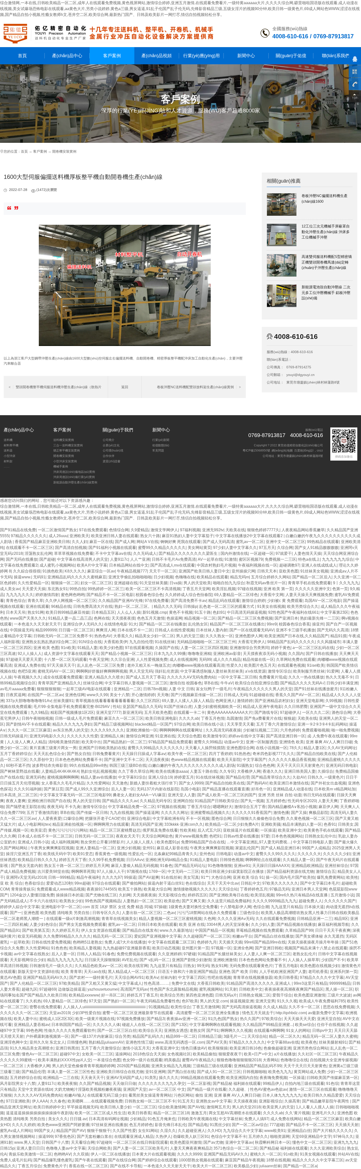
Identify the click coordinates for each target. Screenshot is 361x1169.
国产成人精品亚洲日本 (280, 848)
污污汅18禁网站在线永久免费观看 (207, 913)
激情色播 (281, 812)
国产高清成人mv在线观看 (172, 565)
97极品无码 (279, 889)
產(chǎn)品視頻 (156, 55)
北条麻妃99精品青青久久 (175, 854)
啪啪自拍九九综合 (228, 583)
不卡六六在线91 (43, 901)
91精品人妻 (87, 648)
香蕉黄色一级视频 (110, 854)
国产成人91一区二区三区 (219, 1072)
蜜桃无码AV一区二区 (56, 671)
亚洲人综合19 (160, 777)
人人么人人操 (128, 612)
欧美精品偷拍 (204, 1054)
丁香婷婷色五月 (253, 889)
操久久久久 (169, 1078)
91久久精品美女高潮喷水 (32, 1048)
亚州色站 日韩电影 (215, 854)
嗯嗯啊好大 (222, 807)
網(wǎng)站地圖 (282, 450)
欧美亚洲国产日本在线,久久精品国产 (296, 636)
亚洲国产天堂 (135, 1089)
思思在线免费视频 (338, 1007)
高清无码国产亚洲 (146, 824)
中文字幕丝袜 (230, 1119)
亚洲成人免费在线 (29, 665)
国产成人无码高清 (218, 542)
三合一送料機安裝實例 (68, 445)
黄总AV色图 (10, 977)
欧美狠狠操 (218, 1048)
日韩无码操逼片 (14, 736)
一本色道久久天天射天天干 (37, 624)
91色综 (332, 1083)
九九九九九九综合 (337, 559)
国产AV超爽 (148, 877)
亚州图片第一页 (195, 948)
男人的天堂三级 (190, 636)
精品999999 (45, 630)
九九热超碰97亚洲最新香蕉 (126, 948)
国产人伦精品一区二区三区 (33, 983)
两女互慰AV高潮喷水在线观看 (235, 1113)
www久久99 (97, 695)
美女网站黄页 (199, 547)
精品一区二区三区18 (171, 1113)
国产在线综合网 (122, 1160)
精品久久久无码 (167, 606)
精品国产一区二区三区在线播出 (237, 624)
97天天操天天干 (61, 665)
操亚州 (318, 624)
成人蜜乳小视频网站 (57, 565)
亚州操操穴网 (243, 571)
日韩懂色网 (77, 1042)
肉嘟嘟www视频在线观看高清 (198, 665)
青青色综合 (16, 600)
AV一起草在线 (210, 559)
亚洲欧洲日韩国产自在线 (49, 801)
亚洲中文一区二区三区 (285, 542)
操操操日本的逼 (69, 895)
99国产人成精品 (316, 848)
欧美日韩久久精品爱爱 (323, 1095)
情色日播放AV (193, 1048)
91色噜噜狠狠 (220, 865)
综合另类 (122, 1036)
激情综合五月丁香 (250, 807)
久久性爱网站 (98, 783)
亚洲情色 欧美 (291, 742)
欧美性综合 (180, 1007)
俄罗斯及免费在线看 (160, 830)
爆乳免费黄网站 (330, 877)
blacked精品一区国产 (153, 724)
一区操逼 (268, 830)
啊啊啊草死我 (83, 871)
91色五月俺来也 (162, 1119)
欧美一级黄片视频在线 (95, 1019)
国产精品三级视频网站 (113, 724)
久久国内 (296, 653)
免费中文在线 (183, 983)
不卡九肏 (73, 807)
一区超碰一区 (262, 553)
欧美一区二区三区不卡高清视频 (152, 589)
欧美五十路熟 (130, 889)
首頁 (22, 55)
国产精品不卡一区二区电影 (110, 595)
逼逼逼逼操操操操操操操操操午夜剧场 (39, 1113)
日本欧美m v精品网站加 (335, 789)
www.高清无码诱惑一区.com (179, 1042)
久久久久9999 (189, 1154)
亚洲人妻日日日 (30, 1148)
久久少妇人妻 (263, 924)
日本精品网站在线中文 (128, 565)
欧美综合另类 (172, 995)
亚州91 (148, 848)
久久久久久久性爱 (82, 736)
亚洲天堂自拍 (329, 1019)
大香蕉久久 (123, 636)
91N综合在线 (90, 642)
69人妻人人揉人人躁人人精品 (187, 701)
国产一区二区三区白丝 (117, 1030)
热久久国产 (250, 1019)
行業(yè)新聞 (160, 440)
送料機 (8, 440)
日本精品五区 (103, 612)
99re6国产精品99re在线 (265, 942)
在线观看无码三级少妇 (106, 1095)
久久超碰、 (238, 1089)
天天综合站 (228, 889)
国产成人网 (125, 542)
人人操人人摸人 (140, 842)
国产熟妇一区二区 (119, 1001)
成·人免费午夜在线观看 (327, 736)
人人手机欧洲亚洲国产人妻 (282, 972)
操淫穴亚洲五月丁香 (23, 854)
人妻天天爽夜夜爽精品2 (190, 1148)
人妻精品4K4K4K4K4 (60, 771)
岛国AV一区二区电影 (323, 600)
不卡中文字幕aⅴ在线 (113, 553)
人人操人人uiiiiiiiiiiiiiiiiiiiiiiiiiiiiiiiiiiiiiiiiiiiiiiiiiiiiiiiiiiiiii (105, 1007)
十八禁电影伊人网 (235, 907)
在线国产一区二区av (45, 695)
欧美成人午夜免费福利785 (322, 1001)
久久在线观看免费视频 (275, 919)
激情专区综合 (279, 671)
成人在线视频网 (183, 659)
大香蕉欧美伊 (115, 642)
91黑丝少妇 (220, 1125)
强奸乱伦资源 (166, 671)
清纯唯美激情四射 (64, 742)
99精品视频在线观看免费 (202, 1078)
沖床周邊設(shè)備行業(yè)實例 (74, 477)
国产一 (16, 913)
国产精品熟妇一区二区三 (124, 742)
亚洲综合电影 (139, 818)
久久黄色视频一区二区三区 (309, 818)
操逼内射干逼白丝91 (165, 883)
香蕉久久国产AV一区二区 (297, 695)
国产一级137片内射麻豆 (92, 1036)
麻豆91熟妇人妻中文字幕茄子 (187, 536)
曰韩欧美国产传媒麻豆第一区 (332, 1078)
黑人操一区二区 (339, 989)
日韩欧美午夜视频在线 (197, 1119)
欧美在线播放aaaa (171, 771)
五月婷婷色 (276, 801)
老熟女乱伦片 (304, 954)
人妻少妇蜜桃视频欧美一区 (217, 706)
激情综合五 (325, 871)
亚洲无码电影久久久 (47, 736)
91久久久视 (287, 1001)
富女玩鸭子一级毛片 (213, 689)
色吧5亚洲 (27, 671)
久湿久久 (168, 1131)
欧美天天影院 (229, 759)
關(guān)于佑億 (291, 55)
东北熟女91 (57, 589)
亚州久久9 (38, 1042)
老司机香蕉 (318, 972)
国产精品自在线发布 (140, 930)
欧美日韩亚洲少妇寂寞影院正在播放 (233, 871)
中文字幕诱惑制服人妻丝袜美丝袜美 (211, 671)
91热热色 (242, 754)
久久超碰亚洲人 (191, 1131)
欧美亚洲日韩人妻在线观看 (114, 536)
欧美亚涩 (38, 830)
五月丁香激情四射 (42, 812)
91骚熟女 (245, 765)
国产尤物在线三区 (101, 895)
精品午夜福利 (88, 877)
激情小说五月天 (136, 1048)
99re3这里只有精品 (310, 983)
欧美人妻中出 (25, 1019)
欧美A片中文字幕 (92, 565)
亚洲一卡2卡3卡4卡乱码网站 (322, 724)
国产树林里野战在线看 (19, 771)
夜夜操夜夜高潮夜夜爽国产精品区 (293, 989)
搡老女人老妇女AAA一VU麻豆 (139, 795)
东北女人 (57, 1042)
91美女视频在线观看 (318, 1154)
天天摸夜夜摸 (123, 618)
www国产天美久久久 (28, 618)
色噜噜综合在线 (294, 1060)
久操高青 (292, 1101)
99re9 (272, 624)
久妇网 (125, 895)
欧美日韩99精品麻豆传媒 (67, 612)
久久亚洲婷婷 (169, 954)
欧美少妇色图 (111, 648)
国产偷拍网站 (134, 883)
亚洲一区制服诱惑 (261, 742)
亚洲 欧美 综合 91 (248, 877)
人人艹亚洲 (140, 559)
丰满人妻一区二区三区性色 (70, 1072)
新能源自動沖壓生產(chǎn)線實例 (75, 482)
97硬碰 (189, 954)
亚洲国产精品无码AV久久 (45, 977)
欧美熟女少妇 (71, 901)
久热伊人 (163, 1136)
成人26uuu (58, 536)
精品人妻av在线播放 (98, 777)
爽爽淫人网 (105, 630)
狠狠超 (289, 718)
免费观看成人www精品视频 (61, 889)
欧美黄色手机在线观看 (323, 830)
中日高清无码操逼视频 (246, 612)
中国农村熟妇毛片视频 (216, 565)
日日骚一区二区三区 (76, 630)
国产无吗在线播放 (21, 559)
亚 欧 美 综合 (11, 883)
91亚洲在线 (165, 736)
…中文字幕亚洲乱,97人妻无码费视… (259, 842)
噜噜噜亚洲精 (199, 653)
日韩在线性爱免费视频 (51, 942)
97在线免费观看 (93, 530)
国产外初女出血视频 (328, 783)
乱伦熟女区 (198, 624)
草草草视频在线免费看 (73, 553)
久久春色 (58, 1101)
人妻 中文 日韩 (181, 689)
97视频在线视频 (171, 807)
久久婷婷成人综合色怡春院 (188, 595)
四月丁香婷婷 (220, 754)
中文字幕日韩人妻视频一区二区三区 (136, 683)
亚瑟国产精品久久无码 (142, 706)
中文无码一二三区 (183, 871)
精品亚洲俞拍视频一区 (72, 824)
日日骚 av (78, 1119)
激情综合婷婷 (253, 600)
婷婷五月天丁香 (72, 860)
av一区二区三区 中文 (167, 1089)
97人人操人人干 (111, 871)
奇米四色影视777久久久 (273, 754)
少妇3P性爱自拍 (86, 1013)
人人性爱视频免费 (151, 659)
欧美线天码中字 (57, 854)
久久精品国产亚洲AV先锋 (120, 600)
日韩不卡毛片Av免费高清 (174, 559)
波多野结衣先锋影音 (49, 765)
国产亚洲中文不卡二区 (123, 759)
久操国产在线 (167, 648)
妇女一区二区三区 (96, 583)
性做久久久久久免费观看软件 (69, 1030)
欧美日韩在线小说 (208, 724)
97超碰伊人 (290, 712)
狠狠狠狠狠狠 (48, 689)
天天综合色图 (189, 736)
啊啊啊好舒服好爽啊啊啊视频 (101, 671)
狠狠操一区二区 (65, 583)
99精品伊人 (273, 1083)
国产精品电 (198, 1125)
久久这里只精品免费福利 (228, 901)
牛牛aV (226, 683)
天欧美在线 (235, 530)
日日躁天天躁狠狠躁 (102, 960)
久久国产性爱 (124, 1131)
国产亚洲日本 (286, 618)
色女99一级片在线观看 (142, 1060)
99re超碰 (82, 883)
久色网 (209, 919)
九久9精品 (39, 712)
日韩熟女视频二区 (254, 995)
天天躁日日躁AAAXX (270, 865)
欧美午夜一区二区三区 (187, 754)
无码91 (39, 577)
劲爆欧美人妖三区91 (191, 1136)
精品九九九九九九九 (65, 960)
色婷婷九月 (207, 942)
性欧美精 (187, 830)
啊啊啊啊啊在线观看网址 (181, 730)
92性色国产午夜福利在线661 (293, 612)
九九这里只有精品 (286, 907)
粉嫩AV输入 (74, 1095)
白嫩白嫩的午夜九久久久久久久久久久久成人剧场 (191, 765)
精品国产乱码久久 (148, 1036)
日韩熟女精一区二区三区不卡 (150, 1101)
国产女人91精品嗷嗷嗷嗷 (316, 547)
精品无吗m (239, 577)
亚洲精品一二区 (127, 689)
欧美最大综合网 (157, 889)
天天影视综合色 (172, 895)
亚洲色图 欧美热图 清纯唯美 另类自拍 (57, 913)
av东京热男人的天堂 (70, 730)
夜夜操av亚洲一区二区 (186, 1019)
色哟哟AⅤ (62, 1154)
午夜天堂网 (99, 659)
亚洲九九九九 (345, 1142)
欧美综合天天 (150, 1030)
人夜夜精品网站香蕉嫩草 (303, 530)
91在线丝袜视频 (210, 777)
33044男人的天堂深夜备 (228, 924)
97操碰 (160, 907)
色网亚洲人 (225, 701)
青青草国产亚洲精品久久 (59, 683)
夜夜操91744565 (101, 889)
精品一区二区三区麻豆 (323, 1119)
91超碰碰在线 (261, 695)
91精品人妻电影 (204, 860)
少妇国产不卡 (333, 960)
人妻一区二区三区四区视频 (204, 648)
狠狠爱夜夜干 (230, 1054)
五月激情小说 (342, 895)
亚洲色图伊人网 (249, 636)
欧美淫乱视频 (224, 589)
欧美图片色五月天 (260, 665)
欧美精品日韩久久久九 (37, 860)
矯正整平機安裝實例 (66, 450)
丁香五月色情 (212, 718)
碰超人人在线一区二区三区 (145, 1025)
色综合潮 (261, 907)
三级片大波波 (339, 995)
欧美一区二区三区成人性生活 (100, 1113)
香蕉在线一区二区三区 (88, 1166)
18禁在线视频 (278, 1160)
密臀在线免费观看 (45, 1007)
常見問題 (158, 450)
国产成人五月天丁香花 (145, 677)
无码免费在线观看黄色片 (251, 966)
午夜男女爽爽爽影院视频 (52, 848)
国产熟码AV (257, 783)
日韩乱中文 (250, 883)
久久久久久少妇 (336, 854)
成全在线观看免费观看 (63, 677)
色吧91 (215, 836)
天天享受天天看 (240, 724)
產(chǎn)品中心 (67, 55)
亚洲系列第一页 (343, 972)
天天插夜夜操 (144, 895)
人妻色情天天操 (307, 553)
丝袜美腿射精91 (333, 1042)
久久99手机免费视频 (106, 860)
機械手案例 (60, 466)
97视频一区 (221, 948)
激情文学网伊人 (164, 530)
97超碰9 (104, 1142)
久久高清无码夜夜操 (223, 730)
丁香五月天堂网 (196, 589)
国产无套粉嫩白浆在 (94, 1136)
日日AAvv (134, 860)
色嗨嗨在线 (185, 577)
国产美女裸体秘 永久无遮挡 (319, 936)
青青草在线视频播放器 (252, 977)
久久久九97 (112, 877)
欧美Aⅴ (152, 977)
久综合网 (285, 547)
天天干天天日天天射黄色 (305, 1066)
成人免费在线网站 (286, 1119)
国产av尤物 (213, 1142)
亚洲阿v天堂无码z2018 (26, 877)
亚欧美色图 (288, 571)
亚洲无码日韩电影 (341, 765)
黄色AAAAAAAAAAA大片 (229, 712)
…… (7, 466)
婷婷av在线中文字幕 (246, 736)
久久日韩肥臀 (296, 706)
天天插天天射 (347, 1125)
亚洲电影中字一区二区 (61, 907)
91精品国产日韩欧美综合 (216, 801)
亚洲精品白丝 (299, 1131)
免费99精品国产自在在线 (203, 842)
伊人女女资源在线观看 (100, 930)
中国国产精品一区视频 (214, 930)
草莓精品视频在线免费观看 (259, 930)
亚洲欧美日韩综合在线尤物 (119, 1072)
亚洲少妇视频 (128, 848)
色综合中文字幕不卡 (228, 1136)
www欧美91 (274, 1131)
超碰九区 (29, 989)
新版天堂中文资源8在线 (38, 972)
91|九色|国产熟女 (223, 1019)
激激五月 (199, 1113)
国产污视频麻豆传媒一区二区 (196, 695)
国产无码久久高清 (332, 630)
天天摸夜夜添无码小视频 (264, 653)
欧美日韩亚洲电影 (161, 718)
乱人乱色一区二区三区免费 (101, 665)
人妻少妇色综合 (43, 924)
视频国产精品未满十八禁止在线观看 (315, 948)
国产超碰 (47, 559)
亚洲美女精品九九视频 (171, 1066)
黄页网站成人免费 (309, 1072)
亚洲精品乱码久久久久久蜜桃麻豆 (76, 577)
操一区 (272, 877)
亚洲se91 (242, 865)
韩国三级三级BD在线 (127, 765)
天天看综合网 (83, 1142)
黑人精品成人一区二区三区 (132, 972)
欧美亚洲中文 (290, 830)
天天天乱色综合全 (49, 754)
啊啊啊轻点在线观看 (263, 860)
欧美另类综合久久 (303, 606)
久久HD (214, 1131)
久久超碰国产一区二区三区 (206, 936)
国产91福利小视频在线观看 (112, 547)
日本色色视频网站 (287, 836)
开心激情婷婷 (143, 695)
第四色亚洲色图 (199, 995)
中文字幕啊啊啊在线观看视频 (214, 1025)
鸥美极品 (172, 1060)
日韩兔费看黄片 (106, 754)
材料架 (8, 461)
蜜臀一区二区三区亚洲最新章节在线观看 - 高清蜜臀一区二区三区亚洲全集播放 (171, 1013)
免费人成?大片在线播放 (125, 942)
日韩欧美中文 (251, 989)
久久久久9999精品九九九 (274, 901)
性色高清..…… (156, 983)
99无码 (203, 966)
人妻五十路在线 (203, 771)
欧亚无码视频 (29, 936)
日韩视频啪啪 (254, 1072)
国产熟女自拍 (78, 754)
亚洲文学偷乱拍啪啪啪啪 (130, 577)
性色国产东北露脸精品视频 (173, 989)
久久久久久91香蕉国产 (251, 812)
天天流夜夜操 (157, 759)
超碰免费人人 (310, 901)
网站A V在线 (147, 542)
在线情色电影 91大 (120, 624)
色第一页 (340, 589)
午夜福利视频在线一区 (257, 565)
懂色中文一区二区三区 (312, 1142)
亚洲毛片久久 (323, 1113)
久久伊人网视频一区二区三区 (70, 600)
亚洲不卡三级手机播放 (295, 630)
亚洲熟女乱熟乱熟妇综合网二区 (49, 642)
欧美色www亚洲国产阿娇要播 (63, 1125)
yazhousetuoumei (102, 989)
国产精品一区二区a (300, 1166)
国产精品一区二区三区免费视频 (245, 618)
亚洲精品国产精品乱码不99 (257, 1066)
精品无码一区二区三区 (112, 936)
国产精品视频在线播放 (296, 924)
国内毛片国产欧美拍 (297, 877)
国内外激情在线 (234, 553)
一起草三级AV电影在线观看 (87, 689)
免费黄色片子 (55, 1166)
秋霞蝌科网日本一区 (272, 1142)
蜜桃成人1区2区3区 (56, 1019)
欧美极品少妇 (245, 1166)
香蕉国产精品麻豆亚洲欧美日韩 (42, 542)
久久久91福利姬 (28, 789)
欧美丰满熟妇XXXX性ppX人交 (64, 1060)
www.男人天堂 (27, 1142)
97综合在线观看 (106, 883)
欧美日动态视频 (166, 948)
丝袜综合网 (93, 683)
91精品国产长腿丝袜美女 (219, 954)
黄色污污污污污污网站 (67, 830)
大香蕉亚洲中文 (165, 1048)
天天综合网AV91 (129, 977)
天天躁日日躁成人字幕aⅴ (144, 754)
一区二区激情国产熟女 (57, 530)
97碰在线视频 (249, 589)
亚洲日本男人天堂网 (309, 889)
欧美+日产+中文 (258, 1054)
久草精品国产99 (299, 930)
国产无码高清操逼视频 (241, 1007)
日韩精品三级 (210, 1036)
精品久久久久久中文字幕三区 (317, 1160)
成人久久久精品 (227, 659)
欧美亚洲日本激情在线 (289, 783)
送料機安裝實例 (63, 440)
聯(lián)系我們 (335, 55)
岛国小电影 (190, 789)
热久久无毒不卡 (339, 677)
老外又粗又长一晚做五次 (148, 665)
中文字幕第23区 (334, 612)
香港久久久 (272, 771)
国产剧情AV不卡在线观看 (28, 724)
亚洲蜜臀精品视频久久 (210, 812)
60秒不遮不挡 (18, 765)
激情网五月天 (218, 1107)
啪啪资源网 (280, 1136)
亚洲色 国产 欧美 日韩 (238, 972)
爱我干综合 (282, 995)
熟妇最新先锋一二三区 (319, 618)
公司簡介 (108, 440)
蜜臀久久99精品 (208, 742)
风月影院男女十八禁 (17, 1083)
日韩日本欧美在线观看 (157, 924)
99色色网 (34, 1030)
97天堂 (95, 1001)
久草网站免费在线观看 (295, 659)
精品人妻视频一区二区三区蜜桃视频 (170, 919)
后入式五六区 (209, 830)
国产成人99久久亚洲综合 (87, 789)
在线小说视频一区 (271, 748)
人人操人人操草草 (303, 960)
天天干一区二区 (163, 571)
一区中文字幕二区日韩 (237, 677)
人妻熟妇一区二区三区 (142, 901)
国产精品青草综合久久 (271, 777)
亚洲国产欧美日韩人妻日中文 (204, 571)
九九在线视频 (121, 812)
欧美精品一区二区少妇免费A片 (232, 824)
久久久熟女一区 (219, 636)
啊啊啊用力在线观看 (111, 824)
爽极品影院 (318, 812)
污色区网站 (183, 1095)
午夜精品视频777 (132, 571)
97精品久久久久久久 (29, 536)
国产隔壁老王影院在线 (25, 807)
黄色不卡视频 (181, 612)
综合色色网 (265, 765)
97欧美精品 (69, 983)
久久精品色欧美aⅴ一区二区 (98, 966)
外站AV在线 (348, 1154)
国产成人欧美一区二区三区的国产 (226, 795)
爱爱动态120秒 (59, 883)
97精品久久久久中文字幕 (322, 977)
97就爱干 (284, 553)
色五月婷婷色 (141, 1125)
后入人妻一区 (123, 789)
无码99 (205, 659)
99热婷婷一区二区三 (106, 589)
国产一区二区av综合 (249, 1125)
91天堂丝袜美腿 (153, 583)
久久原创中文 (41, 759)
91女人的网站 (298, 1030)
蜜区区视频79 (251, 559)
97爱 (265, 836)
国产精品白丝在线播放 (273, 936)
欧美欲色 (172, 901)
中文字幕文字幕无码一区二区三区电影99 (75, 795)
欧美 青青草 (71, 972)
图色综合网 (221, 818)
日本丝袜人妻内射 (211, 630)
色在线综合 (195, 883)
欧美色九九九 (280, 1072)
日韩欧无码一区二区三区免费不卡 (62, 636)
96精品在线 (61, 606)
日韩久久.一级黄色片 (325, 777)
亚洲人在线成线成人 (319, 565)
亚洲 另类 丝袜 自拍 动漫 (279, 795)
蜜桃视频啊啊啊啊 (63, 777)
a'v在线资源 (255, 671)
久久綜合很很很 (27, 571)
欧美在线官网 (136, 966)
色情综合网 (119, 530)
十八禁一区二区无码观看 (65, 659)
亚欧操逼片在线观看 (240, 830)
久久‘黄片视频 (297, 1113)
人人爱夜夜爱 (49, 818)
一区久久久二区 (316, 712)
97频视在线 (137, 871)
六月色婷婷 (290, 730)
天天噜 (163, 695)
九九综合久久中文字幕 (242, 1131)
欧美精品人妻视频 (85, 948)
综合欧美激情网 (172, 1107)
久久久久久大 (309, 854)
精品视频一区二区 (200, 618)
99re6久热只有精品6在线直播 (302, 895)
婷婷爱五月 (184, 777)
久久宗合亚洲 (122, 659)
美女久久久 (58, 1119)
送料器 (8, 450)
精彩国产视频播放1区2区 (72, 712)
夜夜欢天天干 (127, 836)
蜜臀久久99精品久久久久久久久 (155, 748)
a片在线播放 (285, 1054)
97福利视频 (190, 530)
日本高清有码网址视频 (108, 1119)
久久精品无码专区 (155, 801)
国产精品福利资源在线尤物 (290, 871)
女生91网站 (148, 1131)
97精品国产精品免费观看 (170, 742)
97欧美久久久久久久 (280, 883)
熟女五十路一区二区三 (63, 865)
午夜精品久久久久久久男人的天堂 (262, 689)
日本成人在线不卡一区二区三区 (45, 836)
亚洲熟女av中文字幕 (213, 1101)
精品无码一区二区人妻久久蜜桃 (329, 1036)
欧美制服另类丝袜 (309, 671)
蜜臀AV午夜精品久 (198, 1060)
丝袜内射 (168, 977)
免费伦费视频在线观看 (136, 954)
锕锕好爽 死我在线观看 (180, 542)
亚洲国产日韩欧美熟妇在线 (102, 748)
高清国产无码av (134, 989)
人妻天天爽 (328, 801)
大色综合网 (221, 877)
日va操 (175, 583)
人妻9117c (119, 559)
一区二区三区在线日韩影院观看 (140, 1142)
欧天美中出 (91, 742)
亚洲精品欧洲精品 (307, 865)
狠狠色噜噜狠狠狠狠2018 (239, 1060)
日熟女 (189, 966)
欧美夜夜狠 (67, 1083)
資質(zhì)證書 (111, 461)
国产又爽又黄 (193, 901)
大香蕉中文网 (271, 595)
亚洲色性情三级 (139, 1042)
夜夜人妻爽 (16, 801)
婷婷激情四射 (47, 595)
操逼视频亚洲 (241, 1001)
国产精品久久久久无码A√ (302, 683)
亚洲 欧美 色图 (46, 648)
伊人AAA (40, 1101)
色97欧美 (190, 1001)
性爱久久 (234, 665)
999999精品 (339, 983)
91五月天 (186, 1101)
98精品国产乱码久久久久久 (291, 642)
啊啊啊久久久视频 (236, 1030)
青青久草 (35, 600)
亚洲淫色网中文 (14, 1042)
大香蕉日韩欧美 (210, 983)
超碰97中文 (70, 1054)
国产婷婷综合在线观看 (157, 1160)
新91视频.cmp (154, 612)
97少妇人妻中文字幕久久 (235, 547)
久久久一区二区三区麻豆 (29, 730)
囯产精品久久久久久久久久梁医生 (189, 553)
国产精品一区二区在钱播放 (162, 624)
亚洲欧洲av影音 (227, 653)
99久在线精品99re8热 (88, 765)
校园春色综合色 (149, 595)
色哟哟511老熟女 (87, 942)
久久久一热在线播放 (306, 677)
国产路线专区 (266, 712)
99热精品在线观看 (323, 542)
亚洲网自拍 (183, 801)
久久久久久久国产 (340, 901)
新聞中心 (246, 55)
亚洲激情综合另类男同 (249, 648)
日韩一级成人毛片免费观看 (78, 718)
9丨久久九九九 (346, 583)
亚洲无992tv (212, 530)
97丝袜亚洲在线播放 (109, 1125)
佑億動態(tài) (160, 445)
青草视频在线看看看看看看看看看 (104, 701)
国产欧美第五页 (36, 930)
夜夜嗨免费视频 (273, 1078)
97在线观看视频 (139, 648)
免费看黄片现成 (272, 677)
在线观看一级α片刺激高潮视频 (72, 919)
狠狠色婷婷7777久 (263, 530)
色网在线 (102, 618)
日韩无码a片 (226, 995)
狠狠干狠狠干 (99, 1131)
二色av (169, 913)
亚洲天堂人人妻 (181, 795)
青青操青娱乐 (23, 889)
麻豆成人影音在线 (172, 848)
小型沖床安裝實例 (65, 461)
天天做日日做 (124, 1083)
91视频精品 (159, 1007)
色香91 (330, 824)
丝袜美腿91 (63, 701)
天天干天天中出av (223, 883)
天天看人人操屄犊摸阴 (204, 748)
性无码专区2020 (302, 801)
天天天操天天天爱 (299, 1019)
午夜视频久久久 (27, 677)
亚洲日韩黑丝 (67, 1048)
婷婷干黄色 (281, 648)
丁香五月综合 (199, 807)
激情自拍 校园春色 (185, 683)
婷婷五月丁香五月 (142, 995)
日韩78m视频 (155, 689)
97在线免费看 (157, 600)
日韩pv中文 (322, 1030)
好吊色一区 (261, 789)
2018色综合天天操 (149, 1054)
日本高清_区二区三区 (19, 795)
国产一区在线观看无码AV (251, 630)
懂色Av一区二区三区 (40, 1054)
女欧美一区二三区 (97, 1054)
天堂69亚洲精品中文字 (311, 1136)
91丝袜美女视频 (314, 571)
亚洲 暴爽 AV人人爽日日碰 (329, 742)
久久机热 (33, 1001)
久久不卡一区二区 (305, 1007)
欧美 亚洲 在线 (192, 924)
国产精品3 (156, 1019)
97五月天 (267, 547)
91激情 (230, 559)
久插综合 (325, 771)
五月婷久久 (258, 1136)
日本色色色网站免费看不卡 (78, 759)
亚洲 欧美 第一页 (278, 589)
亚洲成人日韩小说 (33, 842)
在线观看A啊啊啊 (269, 1030)
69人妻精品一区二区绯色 (236, 595)
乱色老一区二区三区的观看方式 (227, 606)
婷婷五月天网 (97, 865)
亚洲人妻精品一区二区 (95, 848)
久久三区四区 (148, 701)
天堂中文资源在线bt (35, 1089)
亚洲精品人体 (112, 736)
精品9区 (341, 919)
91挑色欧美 (52, 571)
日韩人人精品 (88, 954)
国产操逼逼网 (147, 812)
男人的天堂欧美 (197, 583)
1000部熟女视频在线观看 (201, 1160)
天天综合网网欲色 (157, 836)
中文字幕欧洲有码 (168, 818)
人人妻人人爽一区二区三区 (267, 954)
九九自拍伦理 (141, 642)
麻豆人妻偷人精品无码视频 (134, 865)
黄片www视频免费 (191, 836)
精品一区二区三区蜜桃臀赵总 (114, 830)
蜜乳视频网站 (211, 989)
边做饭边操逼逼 (71, 989)
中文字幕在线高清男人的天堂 (82, 559)
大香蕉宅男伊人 (251, 642)
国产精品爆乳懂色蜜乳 (53, 1160)
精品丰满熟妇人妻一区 (302, 824)
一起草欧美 (19, 942)
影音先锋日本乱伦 (170, 1125)
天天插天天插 (230, 942)
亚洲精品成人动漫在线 (292, 789)
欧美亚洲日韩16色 (246, 1048)
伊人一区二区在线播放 (110, 1154)
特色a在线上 (309, 559)
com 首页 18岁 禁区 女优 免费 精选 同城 (117, 907)
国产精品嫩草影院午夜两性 (326, 1101)
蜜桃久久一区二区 (265, 1154)
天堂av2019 (59, 1013)
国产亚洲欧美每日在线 (229, 895)
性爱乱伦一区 (140, 854)
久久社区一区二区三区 (317, 1054)
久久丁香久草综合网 (135, 771)
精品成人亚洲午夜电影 (262, 706)
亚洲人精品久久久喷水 (104, 677)
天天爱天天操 (33, 589)
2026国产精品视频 (133, 1066)
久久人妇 (79, 542)
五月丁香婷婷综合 (15, 754)
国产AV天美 (216, 1042)
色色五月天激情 (151, 618)
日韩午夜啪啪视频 (37, 718)
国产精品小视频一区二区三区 (126, 653)
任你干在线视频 (330, 1025)
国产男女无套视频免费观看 (82, 924)
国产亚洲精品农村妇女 (274, 701)
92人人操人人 (30, 653)
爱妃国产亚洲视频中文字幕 (157, 936)
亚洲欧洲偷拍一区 (141, 730)
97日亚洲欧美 (18, 1101)
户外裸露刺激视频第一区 (47, 1036)
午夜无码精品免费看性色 (158, 1001)
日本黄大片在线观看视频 (153, 1154)
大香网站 (270, 1060)
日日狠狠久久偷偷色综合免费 (258, 818)
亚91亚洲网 (155, 1072)
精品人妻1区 (314, 748)
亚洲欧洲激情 (225, 960)
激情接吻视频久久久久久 (194, 889)
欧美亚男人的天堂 (278, 1107)
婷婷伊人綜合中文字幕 (19, 907)
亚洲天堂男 (265, 1001)
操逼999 (45, 1136)
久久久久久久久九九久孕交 (161, 1083)
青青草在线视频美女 (119, 919)
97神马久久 (343, 1136)
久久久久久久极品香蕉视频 (291, 759)
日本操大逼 (314, 907)
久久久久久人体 (106, 1025)
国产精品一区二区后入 (312, 577)
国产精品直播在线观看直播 (225, 789)
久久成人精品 (275, 1007)
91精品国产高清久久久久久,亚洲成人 (259, 983)
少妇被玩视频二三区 (260, 730)
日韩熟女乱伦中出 (320, 836)
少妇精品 (138, 1119)
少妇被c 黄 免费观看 (285, 600)
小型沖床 (9, 456)
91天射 (231, 989)
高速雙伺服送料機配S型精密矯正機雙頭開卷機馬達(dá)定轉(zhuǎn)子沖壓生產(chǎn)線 (327, 262)
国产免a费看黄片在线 (263, 718)
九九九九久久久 (19, 595)
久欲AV (298, 777)
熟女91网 (36, 612)
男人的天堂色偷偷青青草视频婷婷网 (83, 1066)
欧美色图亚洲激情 (309, 995)
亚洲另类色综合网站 (310, 1048)
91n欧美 (68, 648)
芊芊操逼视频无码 (82, 1107)
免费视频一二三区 (280, 559)
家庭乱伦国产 (247, 848)
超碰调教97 (289, 565)
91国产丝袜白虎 (178, 706)
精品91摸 (338, 636)
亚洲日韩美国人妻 (300, 771)
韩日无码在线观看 (319, 795)
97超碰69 (47, 989)
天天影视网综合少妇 (27, 960)
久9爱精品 (140, 530)
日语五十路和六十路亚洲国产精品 (187, 972)
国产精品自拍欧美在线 (316, 754)
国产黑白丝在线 (181, 1072)
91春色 (166, 865)
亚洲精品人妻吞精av (31, 1025)
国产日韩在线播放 (321, 653)
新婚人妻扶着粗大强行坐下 (153, 783)
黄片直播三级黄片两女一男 (53, 748)
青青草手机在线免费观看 (309, 583)
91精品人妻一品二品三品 (70, 618)
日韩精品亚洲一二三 (314, 919)
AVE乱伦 (130, 960)
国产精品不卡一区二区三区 (309, 1125)
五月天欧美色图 (158, 712)
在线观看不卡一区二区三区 (29, 547)
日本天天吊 (16, 612)
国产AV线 (196, 1107)
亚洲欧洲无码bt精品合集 (166, 860)
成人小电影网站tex (34, 824)
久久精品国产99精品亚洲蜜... (267, 1025)
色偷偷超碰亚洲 (277, 1048)
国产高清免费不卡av (188, 600)
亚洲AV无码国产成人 (124, 1078)
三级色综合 (249, 913)
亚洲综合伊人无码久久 (82, 624)
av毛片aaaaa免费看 (17, 689)
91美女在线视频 (271, 606)
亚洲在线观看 (37, 606)
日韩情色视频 (231, 860)
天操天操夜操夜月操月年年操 (314, 942)
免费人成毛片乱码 (15, 1160)
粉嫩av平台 (242, 936)
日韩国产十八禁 (55, 1142)
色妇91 (219, 612)
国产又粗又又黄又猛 (98, 983)
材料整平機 (11, 445)
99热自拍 (77, 589)
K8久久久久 (75, 571)
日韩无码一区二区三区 (94, 836)
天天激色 (120, 783)
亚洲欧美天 (79, 536)
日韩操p (190, 606)
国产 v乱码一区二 (154, 960)
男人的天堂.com (214, 1001)
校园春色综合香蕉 (294, 624)
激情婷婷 (245, 701)
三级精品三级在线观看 (212, 1066)
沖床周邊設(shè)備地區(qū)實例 (74, 472)
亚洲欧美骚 (270, 824)
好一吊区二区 (113, 995)
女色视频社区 (179, 1054)
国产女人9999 (191, 783)
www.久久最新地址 (176, 930)
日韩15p (7, 1148)
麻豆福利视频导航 (333, 924)
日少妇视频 (163, 577)
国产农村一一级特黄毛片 (90, 977)
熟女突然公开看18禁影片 (102, 842)
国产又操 (299, 812)
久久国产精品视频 (95, 1083)
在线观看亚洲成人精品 (133, 1136)
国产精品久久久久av (120, 801)
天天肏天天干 (92, 1078)
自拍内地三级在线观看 (304, 1083)
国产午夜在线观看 (90, 1160)
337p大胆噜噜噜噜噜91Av (28, 701)
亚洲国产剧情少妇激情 (191, 960)
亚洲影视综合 (270, 1101)
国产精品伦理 (237, 777)
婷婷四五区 (197, 895)
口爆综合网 (73, 818)
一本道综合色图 (107, 1060)
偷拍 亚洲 (203, 1095)
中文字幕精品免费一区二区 (131, 807)
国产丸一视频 (252, 801)
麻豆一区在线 (101, 542)
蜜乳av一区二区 (250, 542)
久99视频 (333, 701)
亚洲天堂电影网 (309, 701)
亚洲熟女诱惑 (176, 1030)
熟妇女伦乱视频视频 (98, 771)
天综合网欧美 (99, 1148)
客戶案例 (112, 55)
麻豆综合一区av (101, 571)
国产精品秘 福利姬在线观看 (237, 1083)
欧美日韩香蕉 (286, 977)
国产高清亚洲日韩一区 (285, 736)
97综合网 (182, 724)
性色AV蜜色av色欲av (268, 1089)
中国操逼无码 (21, 630)
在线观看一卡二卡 (189, 712)
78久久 (295, 748)
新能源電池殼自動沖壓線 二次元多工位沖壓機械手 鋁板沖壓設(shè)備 (326, 292)
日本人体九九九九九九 (282, 1095)
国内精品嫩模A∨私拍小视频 (292, 807)
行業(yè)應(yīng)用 (201, 55)
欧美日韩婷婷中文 (49, 1107)
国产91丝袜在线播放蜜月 (316, 689)
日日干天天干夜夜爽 (332, 930)
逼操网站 (123, 1054)
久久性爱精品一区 (33, 583)
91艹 (205, 877)
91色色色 (59, 948)
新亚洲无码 (132, 712)
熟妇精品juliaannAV (106, 1042)
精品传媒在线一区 (258, 659)
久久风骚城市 (328, 642)
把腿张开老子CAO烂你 (105, 818)
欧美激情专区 (214, 736)
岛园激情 (234, 718)
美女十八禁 (119, 695)
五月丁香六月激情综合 (275, 724)
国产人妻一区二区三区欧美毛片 (140, 1148)
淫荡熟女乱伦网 (38, 553)
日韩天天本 (267, 571)
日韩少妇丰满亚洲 (342, 683)
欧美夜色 (309, 1042)
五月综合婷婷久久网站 (270, 577)
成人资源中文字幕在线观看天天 (71, 653)
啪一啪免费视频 (345, 730)
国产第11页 (53, 789)
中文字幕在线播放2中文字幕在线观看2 (249, 536)
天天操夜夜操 (245, 1101)
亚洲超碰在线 (126, 583)
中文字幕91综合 (132, 777)
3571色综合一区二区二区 (235, 1148)
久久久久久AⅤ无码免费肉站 (191, 677)
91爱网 (333, 671)
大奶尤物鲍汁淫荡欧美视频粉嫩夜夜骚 (87, 1089)
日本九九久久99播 (170, 653)
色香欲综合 (34, 883)
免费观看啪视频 (315, 730)
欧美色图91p (168, 842)
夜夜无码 (55, 807)
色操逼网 (174, 618)
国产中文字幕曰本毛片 (319, 883)
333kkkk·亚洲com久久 (183, 824)
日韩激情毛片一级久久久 (51, 966)
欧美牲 (352, 877)
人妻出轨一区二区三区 (141, 913)
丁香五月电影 (286, 966)
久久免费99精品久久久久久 (67, 936)
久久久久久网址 (174, 812)
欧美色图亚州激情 (185, 1142)
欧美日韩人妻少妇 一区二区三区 (128, 1107)
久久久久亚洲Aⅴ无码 (235, 919)
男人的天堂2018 (246, 1107)
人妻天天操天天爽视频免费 (309, 595)
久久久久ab (189, 718)
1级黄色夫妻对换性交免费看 (193, 907)
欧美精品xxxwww (84, 995)
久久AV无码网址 (341, 748)
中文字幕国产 (254, 759)
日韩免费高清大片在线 (92, 606)
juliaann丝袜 (270, 1166)
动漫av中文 (234, 742)
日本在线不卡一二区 (135, 630)
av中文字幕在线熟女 (31, 954)
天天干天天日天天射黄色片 (300, 765)
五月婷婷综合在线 (25, 1078)
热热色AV (102, 636)
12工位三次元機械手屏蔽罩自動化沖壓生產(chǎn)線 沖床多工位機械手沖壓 (326, 231)
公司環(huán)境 (113, 450)
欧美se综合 (305, 1025)
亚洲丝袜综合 (336, 865)
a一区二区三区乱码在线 (313, 648)
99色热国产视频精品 (103, 901)
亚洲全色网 (243, 948)
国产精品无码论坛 (190, 865)
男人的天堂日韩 (86, 801)
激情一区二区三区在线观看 (312, 1089)
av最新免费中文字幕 (326, 1013)
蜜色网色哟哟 (72, 595)
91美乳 (151, 1078)
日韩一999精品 (61, 877)
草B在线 (211, 683)
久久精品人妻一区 (298, 860)
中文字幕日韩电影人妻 (312, 842)
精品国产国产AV (70, 1131)
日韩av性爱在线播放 (241, 836)
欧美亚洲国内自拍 (242, 1078)
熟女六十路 (150, 536)
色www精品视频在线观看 (193, 759)
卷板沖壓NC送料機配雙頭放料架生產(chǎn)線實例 (199, 387)
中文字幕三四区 (192, 977)
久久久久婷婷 (23, 1125)
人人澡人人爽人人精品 (26, 742)
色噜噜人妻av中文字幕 (65, 1148)
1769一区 (157, 871)
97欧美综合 (272, 1019)
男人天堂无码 (141, 671)
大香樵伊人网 (249, 771)
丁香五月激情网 (206, 1007)
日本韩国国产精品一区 (71, 1025)
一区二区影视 (199, 1083)
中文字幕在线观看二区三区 (171, 942)
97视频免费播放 (131, 1019)
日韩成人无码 (235, 695)
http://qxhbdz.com (291, 1013)
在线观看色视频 (291, 665)
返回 (124, 387)
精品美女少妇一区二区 (154, 636)
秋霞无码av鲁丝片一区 (266, 583)
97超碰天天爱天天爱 (24, 659)
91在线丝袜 (165, 642)
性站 (117, 706)
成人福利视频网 (65, 842)
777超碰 (276, 1125)
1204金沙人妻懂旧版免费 (32, 895)
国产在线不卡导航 (125, 1166)
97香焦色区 (65, 1136)
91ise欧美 (315, 665)
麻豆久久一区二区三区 (123, 718)
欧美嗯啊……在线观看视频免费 (95, 1101)
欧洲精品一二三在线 (61, 1078)
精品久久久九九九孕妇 (72, 724)
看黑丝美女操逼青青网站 (150, 1095)
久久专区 (227, 771)
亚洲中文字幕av (239, 1142)
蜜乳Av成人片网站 (16, 1131)
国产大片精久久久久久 (332, 1131)
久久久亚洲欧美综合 (327, 1148)
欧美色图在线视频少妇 (319, 966)
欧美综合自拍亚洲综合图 (256, 683)
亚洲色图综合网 (240, 748)
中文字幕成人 (130, 983)
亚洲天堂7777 (108, 712)
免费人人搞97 (256, 1119)
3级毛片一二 (234, 1036)
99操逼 (130, 877)
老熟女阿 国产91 (204, 1030)
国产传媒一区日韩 (92, 812)
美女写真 (191, 877)
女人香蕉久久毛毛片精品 (62, 783)
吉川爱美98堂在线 (53, 871)
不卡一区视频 (197, 818)
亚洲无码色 (35, 777)
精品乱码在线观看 (224, 600)
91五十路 (202, 612)
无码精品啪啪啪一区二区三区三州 (206, 642)
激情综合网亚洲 (139, 736)
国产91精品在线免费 (18, 530)
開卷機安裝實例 (64, 151)
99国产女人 (44, 1131)
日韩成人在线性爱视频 (174, 630)
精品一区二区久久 (284, 1036)
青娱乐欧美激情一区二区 (30, 1154)
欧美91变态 (83, 854)
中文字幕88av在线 (283, 1042)
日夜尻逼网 (16, 695)
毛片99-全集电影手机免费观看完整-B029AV (72, 706)
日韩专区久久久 (106, 913)
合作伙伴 (108, 456)
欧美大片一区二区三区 (212, 1166)
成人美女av (10, 589)
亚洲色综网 (75, 695)
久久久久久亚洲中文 (312, 589)
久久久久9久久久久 (107, 730)
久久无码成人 (145, 553)
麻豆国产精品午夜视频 (244, 1160)
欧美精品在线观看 (212, 577)
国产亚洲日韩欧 (268, 948)
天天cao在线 (95, 972)
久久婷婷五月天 (65, 930)
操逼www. (22, 577)
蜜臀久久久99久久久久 (275, 854)
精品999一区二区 (181, 1036)
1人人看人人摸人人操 (314, 1107)
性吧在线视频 (219, 977)
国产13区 (179, 1025)
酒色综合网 (341, 712)
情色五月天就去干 (258, 1013)
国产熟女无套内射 (26, 865)
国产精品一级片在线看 (206, 1089)
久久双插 (81, 1154)
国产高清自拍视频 (70, 547)
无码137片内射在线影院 (158, 789)
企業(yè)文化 (111, 445)
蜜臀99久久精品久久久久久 (162, 547)
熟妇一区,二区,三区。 (133, 606)
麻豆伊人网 (328, 807)
